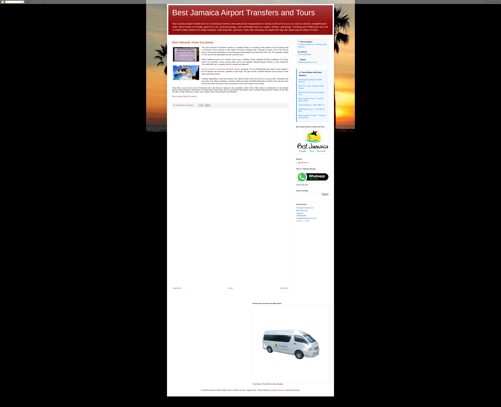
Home (231, 288)
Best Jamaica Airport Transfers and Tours (243, 12)
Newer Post (177, 288)
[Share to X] (204, 105)
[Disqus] (230, 143)
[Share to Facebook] (206, 105)
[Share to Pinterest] (209, 105)
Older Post (284, 288)
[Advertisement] (230, 266)
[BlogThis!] (202, 105)
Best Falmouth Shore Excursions (193, 42)
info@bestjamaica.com (307, 62)
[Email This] (199, 105)
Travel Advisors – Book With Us (311, 105)
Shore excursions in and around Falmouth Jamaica (221, 69)
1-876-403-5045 (304, 54)
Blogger (297, 390)
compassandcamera (277, 390)
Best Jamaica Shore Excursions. (184, 96)
